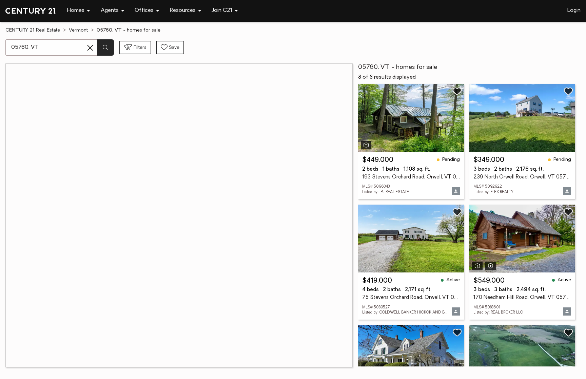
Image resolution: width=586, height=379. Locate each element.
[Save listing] (457, 91)
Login (574, 10)
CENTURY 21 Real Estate (32, 30)
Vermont (78, 30)
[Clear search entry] (90, 48)
